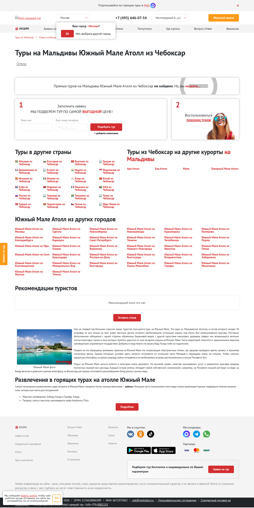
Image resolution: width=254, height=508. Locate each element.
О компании (73, 459)
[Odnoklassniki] (140, 434)
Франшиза (72, 443)
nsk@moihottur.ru (142, 500)
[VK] (130, 434)
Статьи (111, 435)
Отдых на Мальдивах (50, 37)
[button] (27, 163)
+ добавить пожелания (106, 133)
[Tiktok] (150, 434)
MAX (147, 5)
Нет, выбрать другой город (93, 33)
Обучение (72, 435)
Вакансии (113, 427)
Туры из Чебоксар (24, 37)
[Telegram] (196, 434)
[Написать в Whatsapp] (206, 434)
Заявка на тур (4, 254)
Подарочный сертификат (28, 443)
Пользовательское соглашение (177, 500)
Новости (112, 443)
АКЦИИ (22, 427)
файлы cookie (29, 495)
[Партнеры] (211, 450)
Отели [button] (21, 63)
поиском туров (199, 119)
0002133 (102, 504)
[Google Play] (139, 450)
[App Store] (163, 450)
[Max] (153, 5)
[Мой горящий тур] (28, 17)
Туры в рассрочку (24, 460)
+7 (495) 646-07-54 (131, 17)
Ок (56, 498)
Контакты (72, 451)
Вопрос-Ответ (74, 427)
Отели (18, 451)
